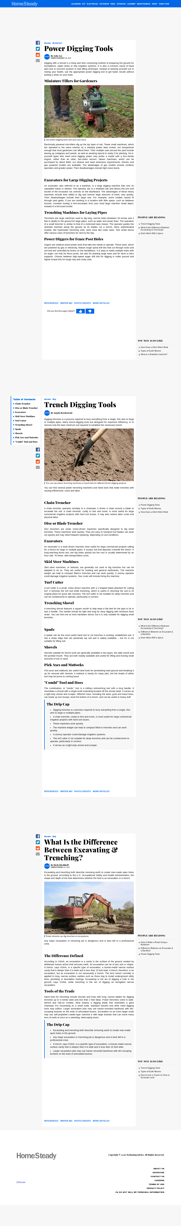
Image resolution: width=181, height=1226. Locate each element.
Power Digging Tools (150, 505)
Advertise (158, 1173)
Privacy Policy (155, 1188)
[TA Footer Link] (41, 1182)
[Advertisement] (89, 282)
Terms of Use (156, 1184)
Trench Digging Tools (150, 224)
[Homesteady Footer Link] (41, 1156)
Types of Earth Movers (151, 351)
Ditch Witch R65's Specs (152, 233)
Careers (159, 1180)
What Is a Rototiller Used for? (154, 354)
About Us (158, 1169)
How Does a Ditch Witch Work (154, 347)
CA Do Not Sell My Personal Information (139, 1192)
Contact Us (157, 1176)
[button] (38, 44)
